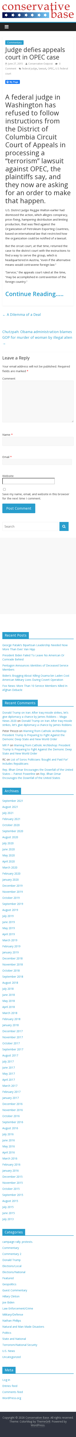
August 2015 (10, 1201)
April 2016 (8, 1152)
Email (7, 457)
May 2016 (8, 1146)
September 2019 (12, 904)
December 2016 (12, 1104)
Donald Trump (11, 1260)
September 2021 (12, 801)
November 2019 (12, 892)
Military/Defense (12, 1314)
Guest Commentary (14, 1290)
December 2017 (12, 1031)
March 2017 (9, 1086)
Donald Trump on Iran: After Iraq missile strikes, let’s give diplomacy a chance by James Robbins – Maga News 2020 (35, 717)
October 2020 (11, 825)
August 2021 (10, 807)
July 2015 (8, 1207)
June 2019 (8, 922)
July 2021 (8, 813)
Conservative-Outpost (40, 63)
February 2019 (11, 946)
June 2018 (8, 995)
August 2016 (10, 1128)
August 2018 (10, 982)
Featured (8, 1278)
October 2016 (11, 1116)
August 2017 (10, 1055)
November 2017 (12, 1037)
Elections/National (13, 1272)
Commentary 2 (11, 1254)
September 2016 (12, 1122)
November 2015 (12, 1183)
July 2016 (8, 1134)
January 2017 (10, 1098)
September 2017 (12, 1049)
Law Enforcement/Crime (17, 1308)
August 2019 (10, 910)
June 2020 (8, 849)
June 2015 (8, 1213)
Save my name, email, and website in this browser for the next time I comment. (35, 496)
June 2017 (8, 1067)
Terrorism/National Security (19, 1345)
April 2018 (8, 1007)
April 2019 (8, 934)
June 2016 (8, 1140)
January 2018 (10, 1025)
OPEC (51, 68)
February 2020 (11, 873)
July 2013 (8, 1219)
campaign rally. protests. (17, 1242)
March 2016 (9, 1158)
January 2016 (10, 1170)
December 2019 (12, 885)
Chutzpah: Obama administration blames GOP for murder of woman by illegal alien (37, 337)
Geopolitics (9, 1284)
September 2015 (12, 1195)
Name (7, 434)
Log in (6, 1380)
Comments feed (12, 1392)
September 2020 (12, 831)
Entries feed (9, 1386)
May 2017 (8, 1073)
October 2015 (11, 1189)
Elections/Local (11, 1266)
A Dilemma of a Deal (21, 314)
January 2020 (10, 879)
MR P (5, 745)
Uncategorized (11, 1357)
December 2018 (12, 958)
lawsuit (42, 68)
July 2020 (8, 843)
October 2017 (11, 1043)
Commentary (14, 42)
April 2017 (8, 1079)
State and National (14, 1339)
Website (8, 476)
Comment (8, 378)
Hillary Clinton (10, 1296)
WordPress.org (11, 1398)
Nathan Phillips (11, 1320)
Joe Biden (8, 1302)
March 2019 (9, 940)
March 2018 (9, 1013)
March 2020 (9, 867)
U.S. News (8, 1351)
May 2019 (8, 928)
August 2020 (10, 837)
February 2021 (11, 819)
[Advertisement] (38, 576)
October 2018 (11, 970)
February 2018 (11, 1019)
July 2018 (8, 989)
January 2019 (10, 952)
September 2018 (12, 976)
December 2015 (12, 1176)
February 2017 (11, 1092)
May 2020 (8, 855)
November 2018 (12, 964)
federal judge (29, 68)
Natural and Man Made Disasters (23, 1326)
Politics (6, 1333)
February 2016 (11, 1164)
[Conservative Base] (38, 4)
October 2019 (11, 898)
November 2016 (12, 1110)
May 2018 (8, 1001)
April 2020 (8, 861)
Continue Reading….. (34, 294)
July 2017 (8, 1061)
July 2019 (8, 916)
